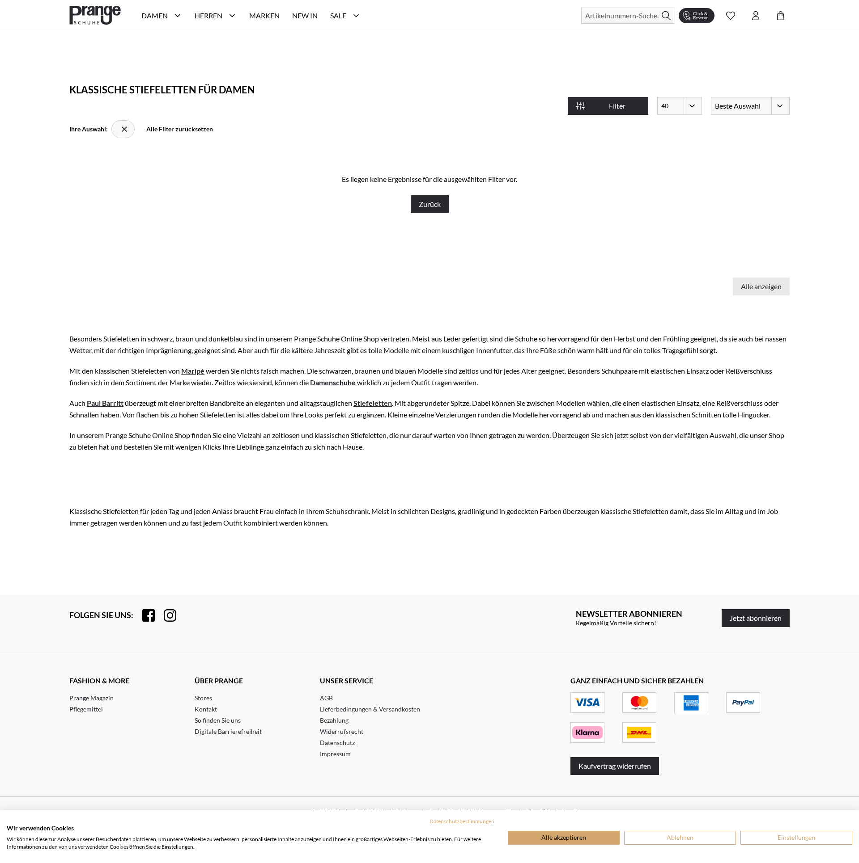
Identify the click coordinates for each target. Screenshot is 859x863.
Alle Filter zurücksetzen (179, 129)
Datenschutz (337, 742)
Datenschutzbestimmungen (462, 821)
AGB (326, 698)
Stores (203, 698)
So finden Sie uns (218, 720)
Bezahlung (334, 720)
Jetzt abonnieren (756, 618)
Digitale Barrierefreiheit (228, 731)
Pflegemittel (86, 709)
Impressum (335, 754)
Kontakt (206, 709)
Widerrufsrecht (341, 731)
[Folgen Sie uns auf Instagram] (165, 615)
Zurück (430, 204)
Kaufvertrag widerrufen (614, 766)
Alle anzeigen (761, 286)
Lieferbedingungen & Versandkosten (370, 709)
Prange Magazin (91, 698)
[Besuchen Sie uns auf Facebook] (144, 615)
